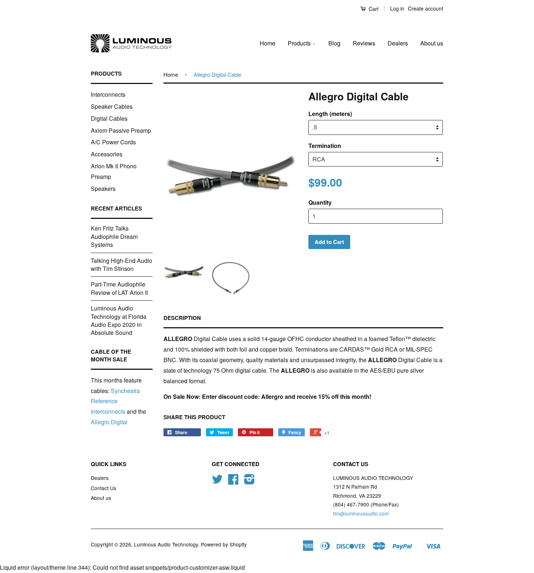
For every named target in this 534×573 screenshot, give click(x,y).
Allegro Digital (109, 422)
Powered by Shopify (224, 544)
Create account (425, 8)
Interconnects (108, 94)
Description (182, 318)
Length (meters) (330, 113)
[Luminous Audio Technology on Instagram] (249, 481)
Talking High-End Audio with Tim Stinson (121, 264)
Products (300, 43)
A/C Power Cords (113, 142)
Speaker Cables (112, 106)
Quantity (320, 202)
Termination (324, 145)
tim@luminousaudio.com (361, 513)
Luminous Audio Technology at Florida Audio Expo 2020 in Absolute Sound (118, 320)
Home (267, 43)
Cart (373, 8)
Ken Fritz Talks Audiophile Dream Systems (114, 236)
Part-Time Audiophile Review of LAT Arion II (119, 288)
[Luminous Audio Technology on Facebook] (233, 481)
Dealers (398, 43)
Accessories (106, 154)
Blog (334, 43)
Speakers (103, 188)
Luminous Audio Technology (166, 544)
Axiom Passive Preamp (121, 130)
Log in (397, 8)
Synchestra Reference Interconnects (115, 401)
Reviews (364, 43)
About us (431, 43)
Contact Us (103, 488)
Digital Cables (109, 118)
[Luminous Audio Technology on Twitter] (217, 481)
